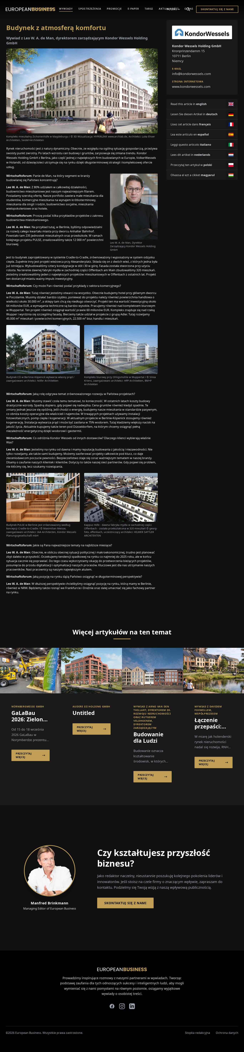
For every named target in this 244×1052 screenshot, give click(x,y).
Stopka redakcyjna (197, 1033)
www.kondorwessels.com (191, 86)
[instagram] (122, 1006)
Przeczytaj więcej (24, 755)
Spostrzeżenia (89, 8)
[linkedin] (132, 1006)
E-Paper (133, 8)
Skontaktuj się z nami (217, 9)
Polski (172, 9)
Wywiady (66, 8)
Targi (149, 8)
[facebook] (112, 1006)
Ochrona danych (227, 1033)
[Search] (188, 9)
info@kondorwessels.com (191, 74)
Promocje (114, 8)
